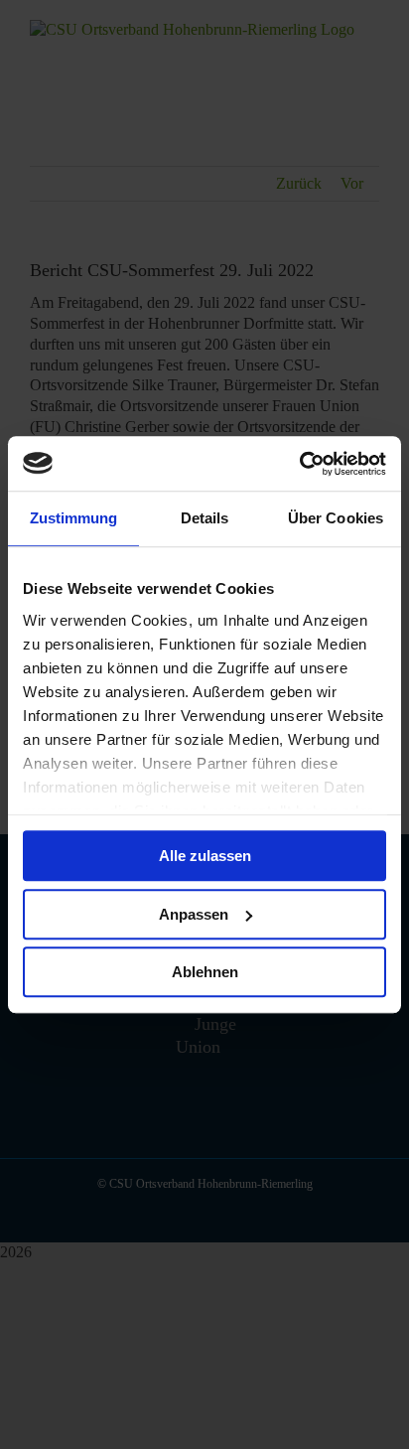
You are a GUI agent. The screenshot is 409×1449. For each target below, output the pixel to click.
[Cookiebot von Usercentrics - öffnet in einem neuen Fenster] (299, 464)
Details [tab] (205, 517)
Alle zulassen (205, 855)
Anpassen (193, 914)
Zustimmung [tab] (74, 517)
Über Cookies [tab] (335, 517)
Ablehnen (205, 971)
